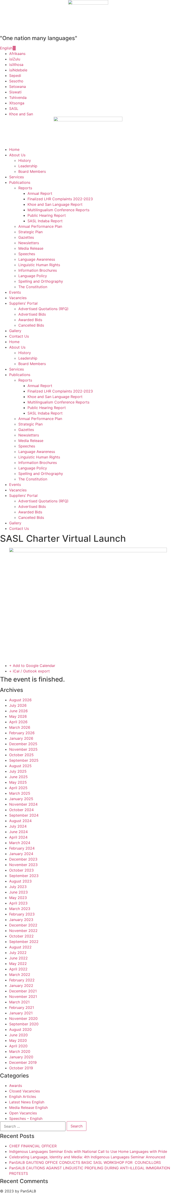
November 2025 (23, 749)
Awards (15, 1085)
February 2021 (21, 1007)
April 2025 (18, 787)
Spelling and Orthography (40, 281)
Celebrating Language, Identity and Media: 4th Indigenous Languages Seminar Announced (87, 1157)
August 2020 (20, 1029)
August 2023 (20, 881)
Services (16, 177)
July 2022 (18, 952)
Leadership (27, 166)
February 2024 (22, 848)
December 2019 (23, 1062)
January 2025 (21, 798)
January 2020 (21, 1057)
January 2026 (21, 738)
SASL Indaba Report (45, 221)
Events (15, 292)
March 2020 (19, 1051)
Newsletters (28, 243)
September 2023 (23, 875)
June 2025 (18, 777)
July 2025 (18, 771)
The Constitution (32, 286)
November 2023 (23, 864)
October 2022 (21, 936)
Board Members (32, 171)
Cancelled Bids (31, 325)
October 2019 (21, 1068)
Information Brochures (37, 270)
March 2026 (19, 727)
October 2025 (21, 755)
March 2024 (19, 842)
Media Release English (28, 1107)
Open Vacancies (23, 1113)
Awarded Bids (30, 319)
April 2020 (18, 1046)
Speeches (26, 254)
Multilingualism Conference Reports (58, 210)
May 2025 (18, 782)
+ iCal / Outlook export (29, 671)
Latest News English (26, 1102)
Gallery (15, 330)
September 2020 (23, 1024)
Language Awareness (36, 259)
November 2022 (23, 930)
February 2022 (22, 980)
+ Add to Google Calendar (32, 665)
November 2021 (23, 996)
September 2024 (23, 815)
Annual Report (40, 193)
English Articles (22, 1096)
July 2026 (18, 705)
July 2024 (18, 826)
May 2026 (18, 716)
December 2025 (23, 744)
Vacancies (18, 297)
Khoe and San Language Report (55, 204)
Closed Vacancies (24, 1091)
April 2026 (18, 722)
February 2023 (22, 914)
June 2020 (18, 1035)
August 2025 (20, 766)
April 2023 (18, 903)
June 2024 (18, 831)
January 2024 (21, 853)
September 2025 (23, 760)
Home (14, 149)
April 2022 (18, 969)
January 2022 (21, 985)
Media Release (30, 248)
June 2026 (18, 711)
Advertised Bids (32, 314)
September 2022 (23, 941)
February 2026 (22, 733)
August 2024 (20, 820)
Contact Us (19, 336)
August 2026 (20, 700)
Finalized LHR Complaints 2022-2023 (60, 199)
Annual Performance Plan (40, 226)
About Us (17, 155)
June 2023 (18, 892)
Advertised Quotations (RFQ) (43, 308)
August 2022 (20, 947)
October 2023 (21, 870)
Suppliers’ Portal (23, 303)
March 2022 (19, 974)
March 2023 (19, 908)
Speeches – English (25, 1118)
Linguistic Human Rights (39, 265)
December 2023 (23, 859)
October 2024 (21, 809)
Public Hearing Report (47, 215)
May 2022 (18, 963)
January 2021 (21, 1013)
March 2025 (19, 793)
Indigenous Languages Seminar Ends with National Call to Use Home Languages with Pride (88, 1151)
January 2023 (21, 919)
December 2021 (23, 991)
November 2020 (23, 1018)
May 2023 (18, 897)
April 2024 (18, 837)
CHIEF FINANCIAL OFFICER (33, 1146)
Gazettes (26, 237)
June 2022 (18, 958)
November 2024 (23, 804)
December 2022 (23, 925)
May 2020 (18, 1040)
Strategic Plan (30, 232)
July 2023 (18, 886)
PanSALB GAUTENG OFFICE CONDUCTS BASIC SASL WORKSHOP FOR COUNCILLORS (85, 1162)
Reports (25, 188)
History (24, 160)
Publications (19, 182)
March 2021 (19, 1002)
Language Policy (32, 276)
